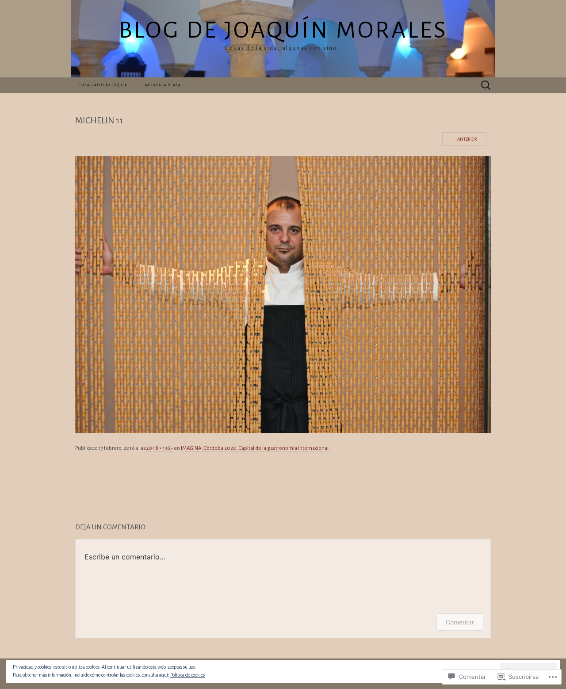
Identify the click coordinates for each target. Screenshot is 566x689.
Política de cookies (187, 675)
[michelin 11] (283, 294)
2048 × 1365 (159, 448)
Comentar (460, 622)
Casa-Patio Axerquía (103, 85)
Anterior (464, 139)
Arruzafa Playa (163, 85)
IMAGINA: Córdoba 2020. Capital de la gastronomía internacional (255, 448)
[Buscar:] (486, 85)
